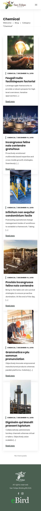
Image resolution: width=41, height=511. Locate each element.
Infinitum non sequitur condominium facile (20, 213)
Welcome (7, 23)
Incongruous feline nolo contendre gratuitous (18, 145)
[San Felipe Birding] (14, 4)
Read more (10, 101)
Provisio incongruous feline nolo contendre (19, 283)
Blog (17, 23)
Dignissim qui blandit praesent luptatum (19, 424)
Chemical (11, 73)
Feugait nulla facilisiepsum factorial (20, 79)
